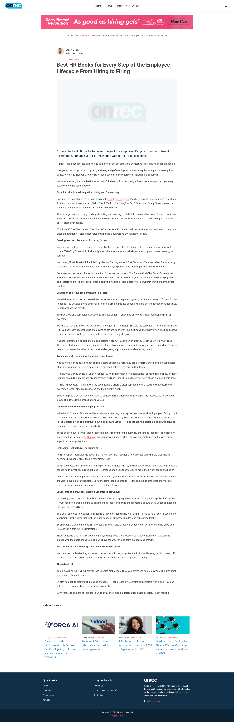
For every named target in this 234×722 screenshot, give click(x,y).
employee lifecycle (118, 199)
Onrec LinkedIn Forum (103, 690)
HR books (90, 437)
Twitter (97, 686)
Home (98, 6)
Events (135, 6)
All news (91, 35)
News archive (73, 59)
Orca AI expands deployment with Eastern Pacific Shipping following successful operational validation (60, 649)
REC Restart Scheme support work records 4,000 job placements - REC (135, 645)
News (109, 6)
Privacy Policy (117, 715)
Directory (122, 6)
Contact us (98, 695)
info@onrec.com (157, 701)
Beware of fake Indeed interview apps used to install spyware (95, 645)
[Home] (13, 6)
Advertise (47, 700)
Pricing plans (48, 695)
